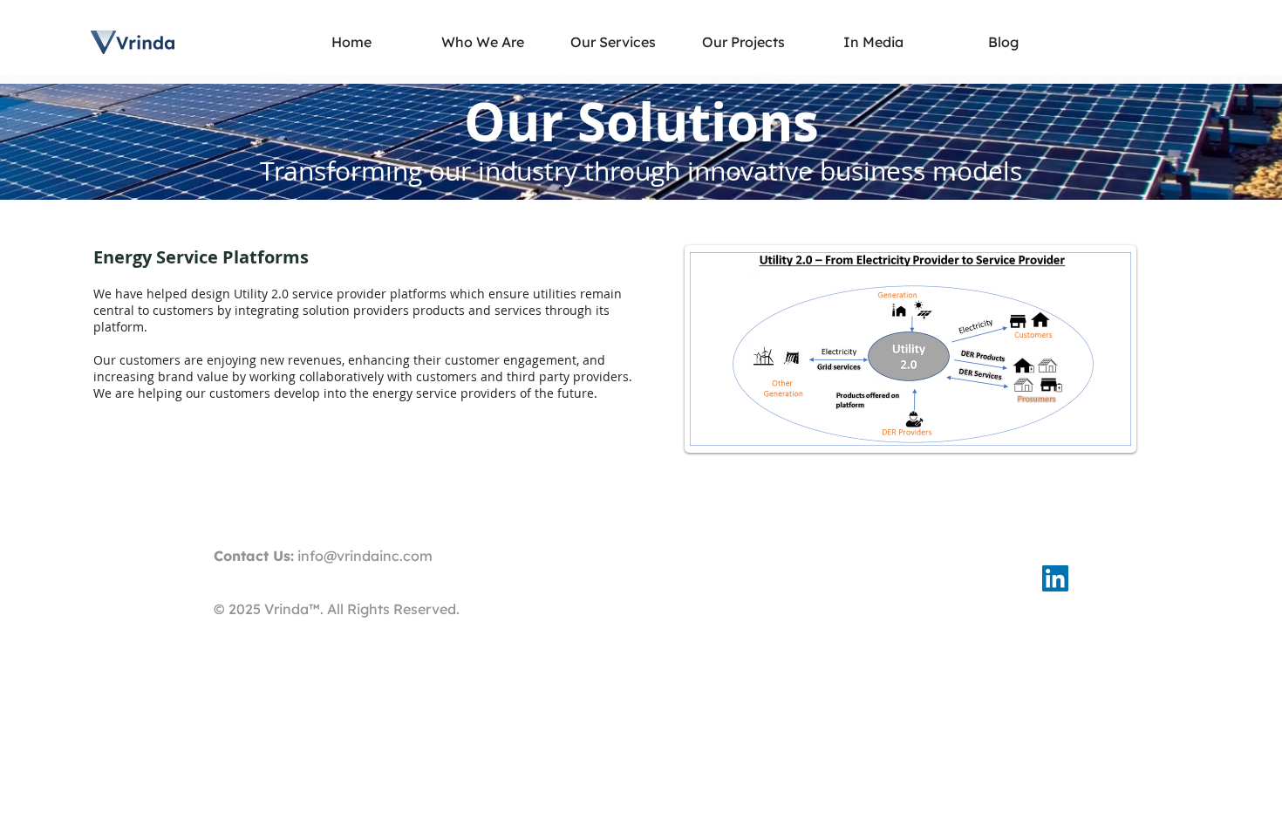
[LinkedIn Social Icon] (1055, 578)
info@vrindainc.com (365, 555)
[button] (613, 42)
